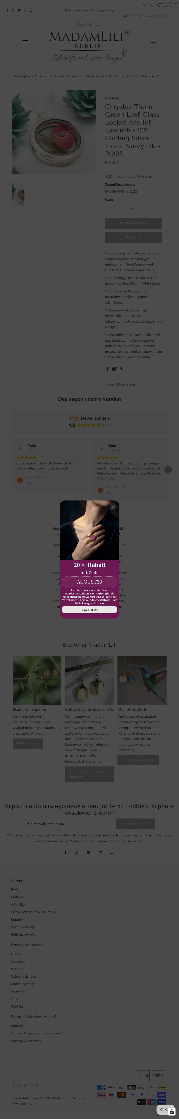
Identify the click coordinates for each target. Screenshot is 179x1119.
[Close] (113, 506)
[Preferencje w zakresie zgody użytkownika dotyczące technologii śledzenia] (172, 1112)
